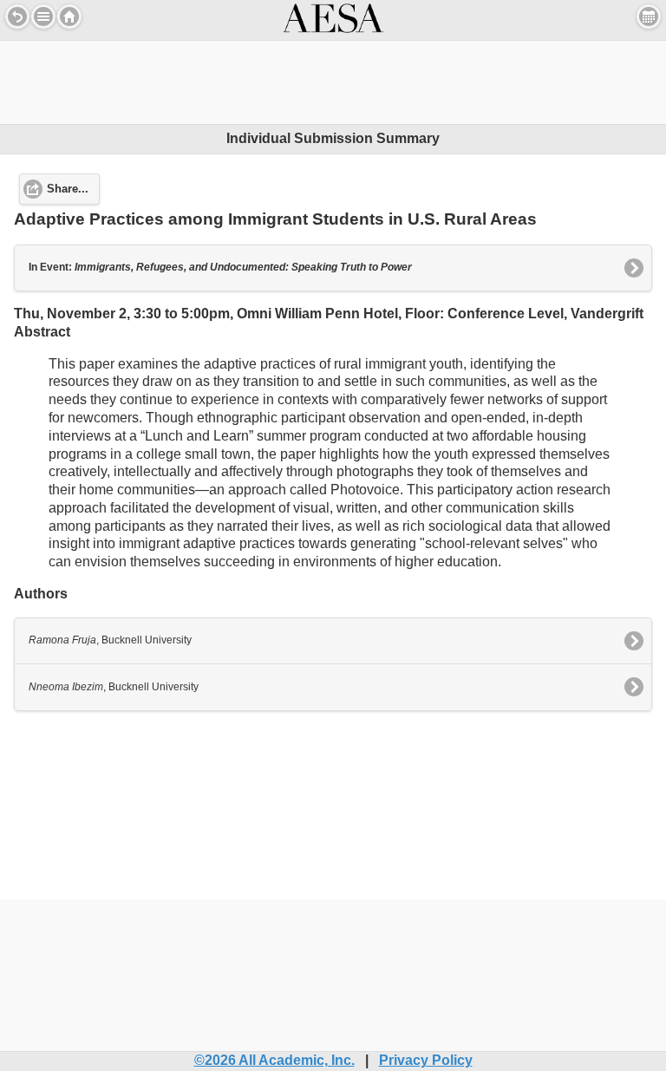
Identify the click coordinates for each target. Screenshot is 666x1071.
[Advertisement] (333, 80)
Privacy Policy (426, 1060)
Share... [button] (67, 189)
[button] (43, 16)
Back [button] (17, 16)
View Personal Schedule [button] (649, 16)
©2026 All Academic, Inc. (274, 1060)
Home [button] (69, 16)
